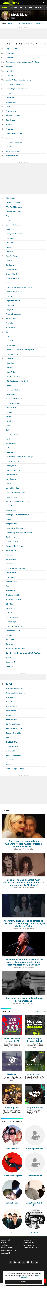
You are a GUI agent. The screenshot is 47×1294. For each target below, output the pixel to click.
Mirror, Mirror (10, 506)
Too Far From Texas (13, 724)
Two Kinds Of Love (12, 156)
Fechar (23, 1281)
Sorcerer (9, 125)
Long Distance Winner (13, 470)
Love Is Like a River (12, 488)
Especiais (4, 1243)
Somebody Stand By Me (14, 626)
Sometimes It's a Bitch (14, 631)
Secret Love (10, 98)
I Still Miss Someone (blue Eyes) (17, 381)
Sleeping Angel (11, 622)
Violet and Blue (11, 751)
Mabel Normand (11, 497)
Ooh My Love (10, 537)
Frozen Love (10, 129)
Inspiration (9, 412)
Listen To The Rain (12, 461)
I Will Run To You (11, 385)
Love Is (8, 484)
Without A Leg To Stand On (15, 769)
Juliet (8, 430)
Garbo (8, 332)
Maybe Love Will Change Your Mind (18, 501)
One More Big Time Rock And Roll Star (19, 533)
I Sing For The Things (13, 377)
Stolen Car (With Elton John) (15, 649)
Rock (13, 18)
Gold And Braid (11, 111)
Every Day (9, 310)
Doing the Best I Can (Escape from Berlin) (20, 287)
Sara (7, 586)
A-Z (30, 7)
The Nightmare (11, 711)
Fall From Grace (11, 319)
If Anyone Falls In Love (14, 133)
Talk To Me (9, 67)
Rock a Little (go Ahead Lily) (15, 568)
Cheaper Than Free (12, 274)
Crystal (8, 107)
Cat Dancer (10, 265)
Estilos (23, 7)
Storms (8, 657)
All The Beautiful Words (14, 212)
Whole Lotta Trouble (13, 151)
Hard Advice (10, 71)
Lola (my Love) (11, 466)
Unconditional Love (12, 746)
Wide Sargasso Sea (12, 760)
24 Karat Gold (10, 198)
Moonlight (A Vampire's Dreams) (17, 89)
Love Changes (11, 479)
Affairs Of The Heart (13, 203)
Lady (8, 448)
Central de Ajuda (29, 1243)
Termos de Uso (29, 1245)
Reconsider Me (11, 559)
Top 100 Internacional (8, 1250)
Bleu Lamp (9, 247)
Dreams (8, 93)
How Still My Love (12, 354)
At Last (8, 220)
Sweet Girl (9, 666)
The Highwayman (12, 702)
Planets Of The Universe (14, 546)
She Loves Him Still (12, 595)
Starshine (9, 138)
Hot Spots (4, 1245)
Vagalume (11, 3)
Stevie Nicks (19, 14)
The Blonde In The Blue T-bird (16, 693)
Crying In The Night (12, 278)
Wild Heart (9, 764)
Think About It (11, 715)
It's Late (9, 417)
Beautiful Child (11, 229)
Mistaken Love (11, 510)
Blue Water (9, 252)
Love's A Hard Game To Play (15, 492)
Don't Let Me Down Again (14, 292)
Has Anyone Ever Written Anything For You (20, 350)
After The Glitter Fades (14, 207)
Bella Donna (10, 238)
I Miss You (9, 368)
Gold (7, 336)
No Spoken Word (11, 524)
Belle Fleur (9, 243)
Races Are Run (11, 550)
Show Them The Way (13, 600)
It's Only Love (10, 421)
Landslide (9, 147)
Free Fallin (9, 323)
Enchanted (10, 305)
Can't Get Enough (12, 256)
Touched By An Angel (13, 116)
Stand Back (10, 53)
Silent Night (10, 604)
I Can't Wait (10, 75)
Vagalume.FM (40, 1012)
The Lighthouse (11, 706)
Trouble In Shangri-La (13, 733)
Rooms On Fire (11, 573)
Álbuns (10, 23)
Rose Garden (10, 577)
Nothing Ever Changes (14, 142)
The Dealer (10, 697)
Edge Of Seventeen (12, 49)
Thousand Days (11, 102)
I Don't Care (10, 363)
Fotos (18, 23)
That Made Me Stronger (14, 688)
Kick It (8, 439)
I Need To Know (11, 372)
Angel (8, 216)
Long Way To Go (11, 475)
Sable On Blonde (11, 582)
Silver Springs (11, 608)
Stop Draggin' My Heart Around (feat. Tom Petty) (22, 62)
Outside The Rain (12, 542)
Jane (8, 426)
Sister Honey (10, 120)
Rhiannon (9, 58)
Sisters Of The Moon (13, 617)
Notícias (38, 7)
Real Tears (9, 555)
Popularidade (39, 23)
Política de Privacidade (31, 1248)
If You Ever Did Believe (14, 84)
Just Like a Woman (12, 435)
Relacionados (27, 23)
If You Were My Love (13, 403)
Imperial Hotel (11, 408)
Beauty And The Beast (14, 234)
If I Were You (10, 394)
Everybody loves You (13, 314)
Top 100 (14, 7)
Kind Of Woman (11, 443)
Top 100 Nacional (7, 1248)
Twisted (8, 738)
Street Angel (10, 662)
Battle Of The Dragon (13, 225)
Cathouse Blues (11, 270)
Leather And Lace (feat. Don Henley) (18, 80)
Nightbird (9, 519)
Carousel (9, 261)
